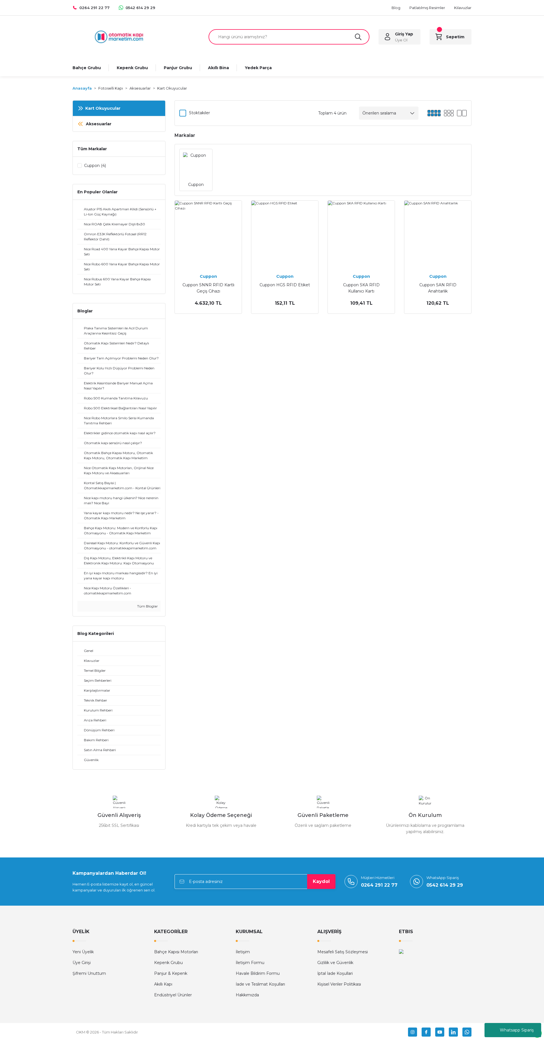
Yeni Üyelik (83, 951)
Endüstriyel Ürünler (173, 994)
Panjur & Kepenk (170, 973)
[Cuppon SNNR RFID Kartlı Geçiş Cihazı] (208, 234)
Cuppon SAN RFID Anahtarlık (437, 288)
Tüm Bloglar (147, 606)
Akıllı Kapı (163, 984)
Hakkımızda (247, 994)
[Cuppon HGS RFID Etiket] (284, 234)
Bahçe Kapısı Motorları (176, 951)
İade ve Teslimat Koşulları (260, 984)
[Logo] (119, 36)
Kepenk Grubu (168, 962)
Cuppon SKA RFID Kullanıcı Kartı (361, 288)
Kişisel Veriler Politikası (339, 984)
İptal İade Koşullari (335, 973)
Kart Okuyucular (172, 88)
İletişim (243, 951)
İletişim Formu (250, 962)
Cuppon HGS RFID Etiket (285, 284)
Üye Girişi (82, 962)
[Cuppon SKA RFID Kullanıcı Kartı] (361, 234)
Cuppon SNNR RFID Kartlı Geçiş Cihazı (208, 288)
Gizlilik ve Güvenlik (335, 962)
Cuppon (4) (95, 165)
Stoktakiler (199, 112)
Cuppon (208, 276)
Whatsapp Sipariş (517, 1030)
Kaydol (321, 881)
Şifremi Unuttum (89, 973)
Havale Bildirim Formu (258, 973)
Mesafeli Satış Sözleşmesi (342, 951)
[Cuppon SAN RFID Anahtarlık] (437, 234)
